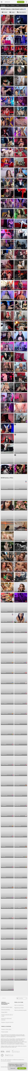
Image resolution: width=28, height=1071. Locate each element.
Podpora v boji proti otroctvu (7, 1022)
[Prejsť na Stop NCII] (9, 1055)
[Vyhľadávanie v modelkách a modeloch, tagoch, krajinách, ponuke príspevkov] (26, 5)
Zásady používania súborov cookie (7, 1015)
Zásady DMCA (4, 1012)
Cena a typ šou (22, 12)
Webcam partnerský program (20, 1010)
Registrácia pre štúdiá (18, 1007)
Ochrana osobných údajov (6, 1007)
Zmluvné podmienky (5, 1009)
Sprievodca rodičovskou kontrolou (6, 1019)
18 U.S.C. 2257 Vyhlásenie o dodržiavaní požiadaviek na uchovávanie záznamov (12, 1060)
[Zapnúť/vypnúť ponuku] (1, 2)
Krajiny (13, 12)
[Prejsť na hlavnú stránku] (8, 1)
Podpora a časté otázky (6, 1029)
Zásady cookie (19, 1065)
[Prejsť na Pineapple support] (2, 1055)
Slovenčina (20, 998)
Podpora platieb (4, 1031)
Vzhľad (5, 12)
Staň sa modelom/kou (19, 1005)
